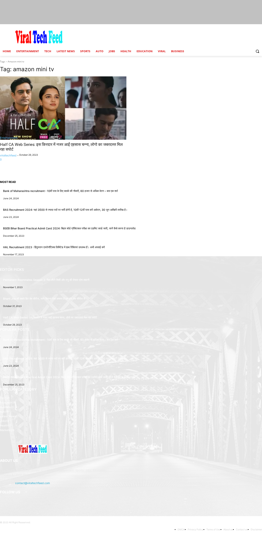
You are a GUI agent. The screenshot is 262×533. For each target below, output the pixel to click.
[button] (257, 51)
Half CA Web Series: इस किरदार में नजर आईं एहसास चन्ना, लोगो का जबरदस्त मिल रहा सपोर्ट (50, 317)
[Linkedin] (22, 502)
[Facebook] (3, 502)
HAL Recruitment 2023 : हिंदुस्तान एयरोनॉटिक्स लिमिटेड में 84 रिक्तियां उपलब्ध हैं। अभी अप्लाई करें (54, 247)
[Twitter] (41, 502)
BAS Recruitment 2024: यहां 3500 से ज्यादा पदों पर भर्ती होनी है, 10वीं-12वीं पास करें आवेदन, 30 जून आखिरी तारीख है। (65, 209)
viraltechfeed (8, 155)
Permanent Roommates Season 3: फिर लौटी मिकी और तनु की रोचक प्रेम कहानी (46, 279)
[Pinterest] (32, 502)
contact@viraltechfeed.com (32, 483)
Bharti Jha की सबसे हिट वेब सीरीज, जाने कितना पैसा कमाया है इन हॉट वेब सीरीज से (44, 298)
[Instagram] (13, 502)
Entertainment (8, 137)
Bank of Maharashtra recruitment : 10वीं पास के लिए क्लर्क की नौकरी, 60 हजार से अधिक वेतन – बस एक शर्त (60, 191)
